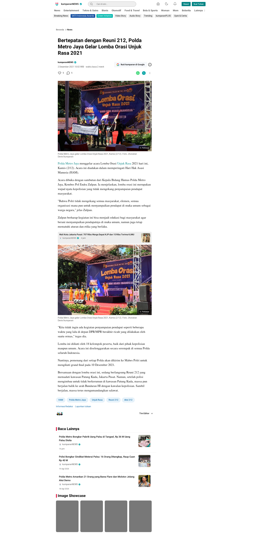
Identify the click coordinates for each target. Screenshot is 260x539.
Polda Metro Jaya (69, 163)
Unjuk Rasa (123, 163)
